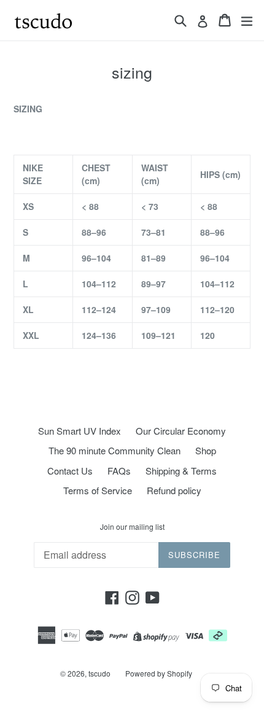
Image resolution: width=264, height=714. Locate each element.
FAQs (119, 470)
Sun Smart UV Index (79, 430)
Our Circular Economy (181, 430)
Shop (205, 450)
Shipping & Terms (181, 470)
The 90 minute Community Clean (115, 450)
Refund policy (174, 490)
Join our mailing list (132, 526)
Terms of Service (97, 490)
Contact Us (70, 470)
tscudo (99, 673)
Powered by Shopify (158, 673)
